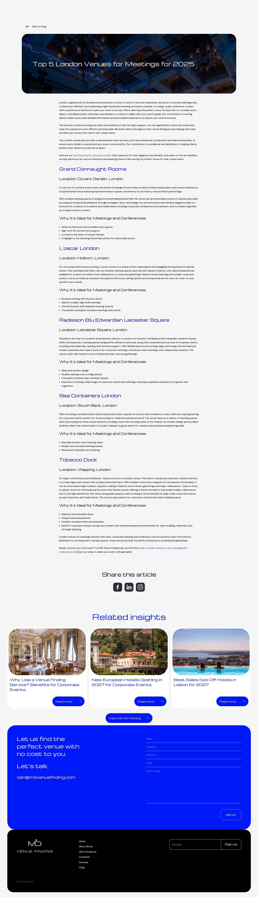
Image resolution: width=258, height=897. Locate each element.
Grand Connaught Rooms (93, 169)
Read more (64, 701)
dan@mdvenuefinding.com (46, 777)
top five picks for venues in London (92, 155)
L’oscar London (79, 248)
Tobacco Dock (78, 459)
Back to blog (39, 26)
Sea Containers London (90, 395)
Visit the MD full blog (125, 718)
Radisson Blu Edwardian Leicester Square (114, 320)
